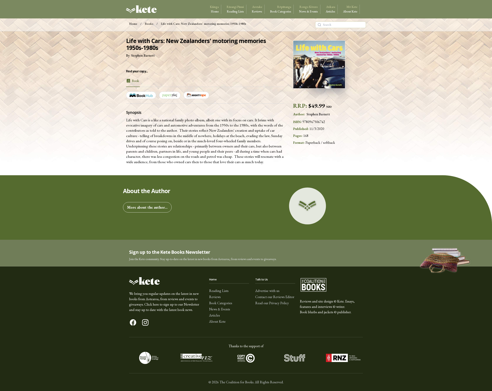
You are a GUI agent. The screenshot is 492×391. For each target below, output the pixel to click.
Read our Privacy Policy (272, 303)
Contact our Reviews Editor (274, 297)
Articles (330, 9)
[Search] (319, 25)
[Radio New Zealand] (343, 358)
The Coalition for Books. (236, 382)
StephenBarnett (143, 55)
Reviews (257, 9)
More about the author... (147, 207)
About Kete (350, 9)
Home (214, 9)
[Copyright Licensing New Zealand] (246, 358)
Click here (151, 304)
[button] (246, 253)
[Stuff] (294, 358)
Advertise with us (267, 290)
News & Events (308, 9)
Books (149, 24)
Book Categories (280, 9)
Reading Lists (235, 9)
